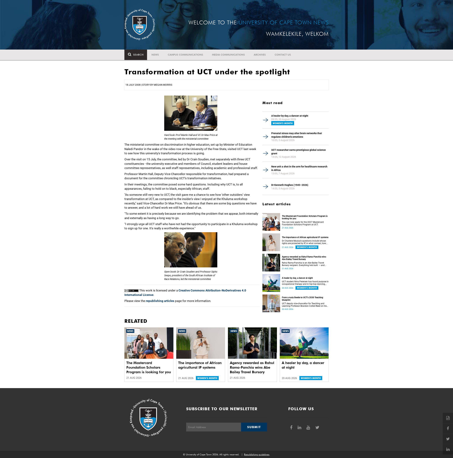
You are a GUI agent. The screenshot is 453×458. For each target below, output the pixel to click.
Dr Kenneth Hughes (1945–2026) (289, 185)
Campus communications (185, 54)
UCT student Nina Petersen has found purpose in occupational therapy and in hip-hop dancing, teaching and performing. (305, 282)
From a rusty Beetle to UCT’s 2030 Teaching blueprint (302, 298)
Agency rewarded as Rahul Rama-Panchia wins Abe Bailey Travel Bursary (304, 258)
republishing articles (160, 301)
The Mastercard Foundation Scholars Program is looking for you (305, 217)
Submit (254, 427)
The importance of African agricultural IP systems (305, 237)
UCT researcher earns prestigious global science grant (298, 151)
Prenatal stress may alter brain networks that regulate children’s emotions (296, 135)
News (155, 54)
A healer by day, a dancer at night (289, 115)
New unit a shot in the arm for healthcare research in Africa (299, 168)
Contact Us (283, 54)
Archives (260, 54)
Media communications (228, 54)
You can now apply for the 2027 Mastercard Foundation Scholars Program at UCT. (303, 223)
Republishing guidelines (256, 454)
